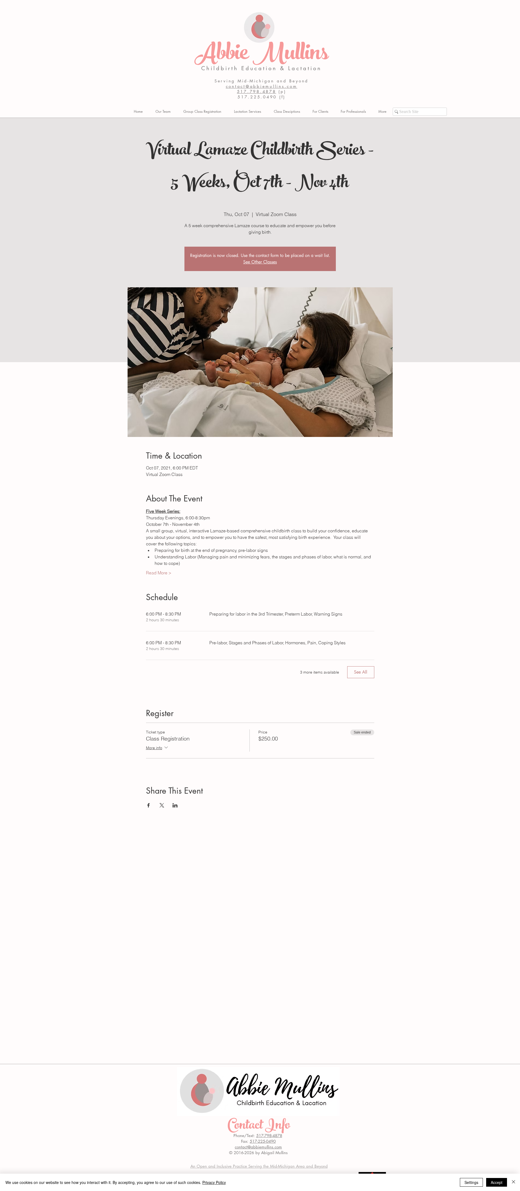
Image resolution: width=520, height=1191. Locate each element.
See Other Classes (260, 262)
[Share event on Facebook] (148, 805)
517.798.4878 (256, 91)
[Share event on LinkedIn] (175, 805)
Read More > (158, 572)
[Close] (513, 1182)
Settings (471, 1182)
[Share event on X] (161, 805)
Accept (496, 1182)
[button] (320, 111)
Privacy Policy (214, 1182)
